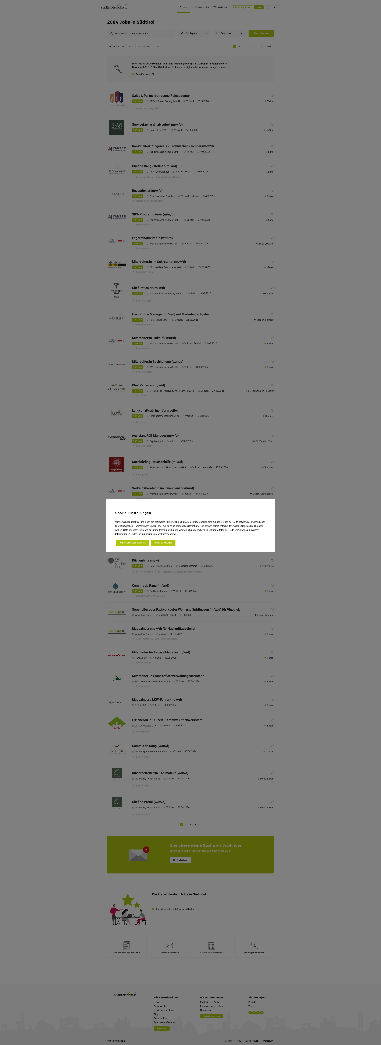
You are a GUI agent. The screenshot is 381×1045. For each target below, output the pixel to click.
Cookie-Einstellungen (163, 543)
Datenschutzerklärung (164, 534)
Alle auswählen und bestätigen (133, 543)
